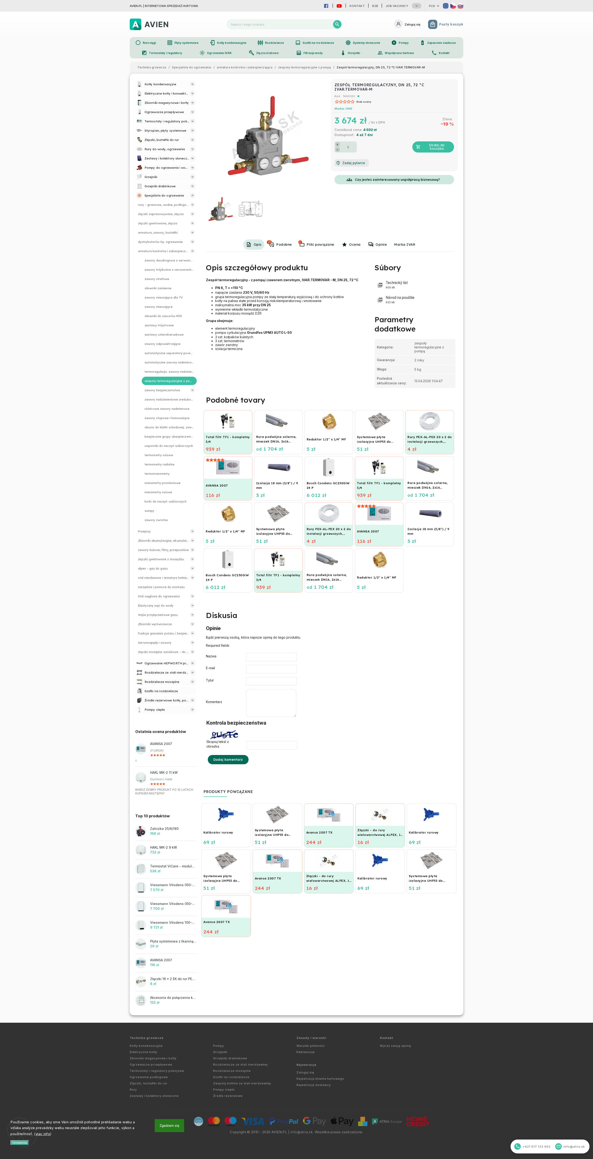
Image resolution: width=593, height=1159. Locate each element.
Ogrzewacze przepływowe (151, 1064)
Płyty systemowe (183, 42)
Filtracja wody (309, 53)
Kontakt (357, 6)
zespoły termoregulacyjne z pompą (429, 347)
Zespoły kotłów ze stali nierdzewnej (242, 1083)
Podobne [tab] (280, 244)
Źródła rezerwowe (228, 1096)
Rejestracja (306, 1065)
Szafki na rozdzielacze (314, 42)
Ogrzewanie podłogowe (149, 1077)
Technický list (397, 284)
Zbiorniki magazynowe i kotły (153, 1058)
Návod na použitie (400, 299)
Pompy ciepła (224, 1089)
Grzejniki (350, 53)
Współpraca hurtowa (395, 53)
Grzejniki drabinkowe (230, 1058)
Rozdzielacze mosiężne (232, 1071)
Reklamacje (305, 1052)
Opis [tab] (258, 244)
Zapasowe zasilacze (438, 42)
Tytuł (209, 680)
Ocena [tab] (355, 244)
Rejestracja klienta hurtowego (320, 1078)
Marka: (343, 108)
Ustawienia (19, 1142)
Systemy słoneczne (362, 42)
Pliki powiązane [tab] (316, 244)
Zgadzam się (169, 1126)
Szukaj (337, 24)
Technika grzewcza (147, 1038)
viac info (43, 1134)
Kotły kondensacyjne (228, 42)
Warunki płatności (310, 1046)
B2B (375, 6)
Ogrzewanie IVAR (215, 53)
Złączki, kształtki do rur (148, 1083)
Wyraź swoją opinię (395, 1046)
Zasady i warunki (311, 1038)
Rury (133, 1089)
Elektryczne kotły (143, 1052)
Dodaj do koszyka (437, 147)
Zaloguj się (305, 1072)
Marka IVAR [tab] (404, 244)
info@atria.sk (301, 1132)
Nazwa (211, 656)
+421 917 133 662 (533, 1146)
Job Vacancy (397, 6)
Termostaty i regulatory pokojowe (157, 1071)
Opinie (381, 244)
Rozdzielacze (271, 42)
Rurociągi (145, 42)
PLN (432, 6)
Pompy (400, 42)
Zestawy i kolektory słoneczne (154, 1096)
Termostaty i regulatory (162, 53)
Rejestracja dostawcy (313, 1085)
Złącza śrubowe (263, 53)
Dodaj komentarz (228, 760)
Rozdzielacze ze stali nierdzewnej (240, 1064)
